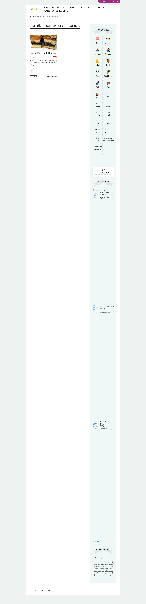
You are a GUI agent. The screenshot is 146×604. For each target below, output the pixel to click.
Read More (34, 76)
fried (111, 562)
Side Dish (108, 132)
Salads (108, 124)
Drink (97, 65)
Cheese (108, 43)
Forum (89, 7)
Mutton (97, 107)
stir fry (96, 575)
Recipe (99, 570)
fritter (99, 564)
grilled (106, 564)
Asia (96, 557)
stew (111, 572)
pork (111, 568)
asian (99, 557)
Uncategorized (108, 141)
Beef (97, 43)
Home (46, 7)
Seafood (97, 132)
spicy (108, 572)
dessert (104, 562)
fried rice (95, 564)
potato (95, 570)
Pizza (97, 115)
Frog (108, 87)
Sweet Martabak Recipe (43, 53)
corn (95, 562)
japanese (107, 566)
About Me (101, 7)
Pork (108, 115)
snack (101, 572)
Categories (58, 7)
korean (112, 566)
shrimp (111, 570)
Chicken (97, 54)
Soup (97, 141)
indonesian (98, 566)
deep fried (99, 562)
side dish (96, 572)
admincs (37, 70)
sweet (104, 575)
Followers (49, 590)
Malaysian (102, 568)
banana (107, 557)
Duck (108, 65)
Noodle (108, 107)
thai (107, 575)
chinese (112, 560)
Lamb (108, 97)
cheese (103, 560)
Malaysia (96, 568)
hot (94, 566)
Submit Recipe (75, 7)
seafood (106, 570)
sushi (100, 575)
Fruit (97, 98)
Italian (103, 566)
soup (104, 572)
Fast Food (108, 76)
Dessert (108, 54)
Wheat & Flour (45, 57)
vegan (110, 575)
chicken (107, 560)
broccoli (99, 560)
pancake (106, 568)
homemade (111, 564)
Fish (97, 87)
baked (103, 557)
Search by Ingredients (55, 11)
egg (108, 562)
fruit (103, 564)
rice (103, 570)
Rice (97, 124)
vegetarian (103, 577)
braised (94, 560)
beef (110, 557)
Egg (97, 76)
